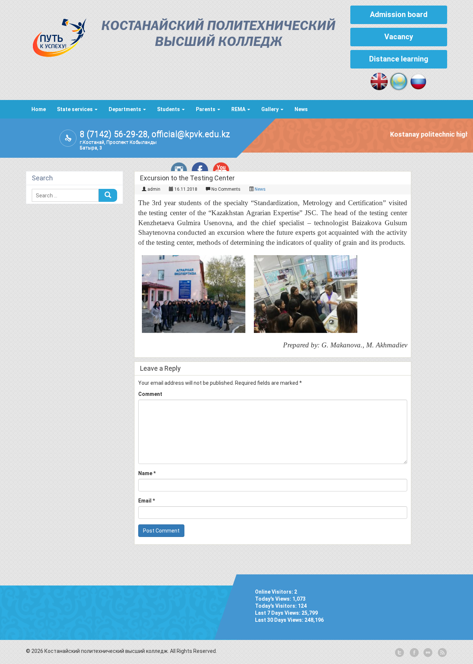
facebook (413, 652)
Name (147, 473)
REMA (238, 109)
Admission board (399, 14)
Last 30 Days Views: (279, 620)
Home (38, 109)
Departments (125, 109)
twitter (399, 652)
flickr (427, 652)
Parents (206, 109)
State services (75, 109)
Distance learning (398, 58)
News (301, 109)
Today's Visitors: (276, 605)
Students (169, 109)
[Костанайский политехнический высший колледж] (56, 36)
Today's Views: (273, 598)
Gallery (270, 109)
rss (441, 652)
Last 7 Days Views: (278, 612)
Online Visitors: (274, 591)
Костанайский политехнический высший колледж (218, 34)
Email (146, 501)
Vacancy (398, 36)
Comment (150, 394)
